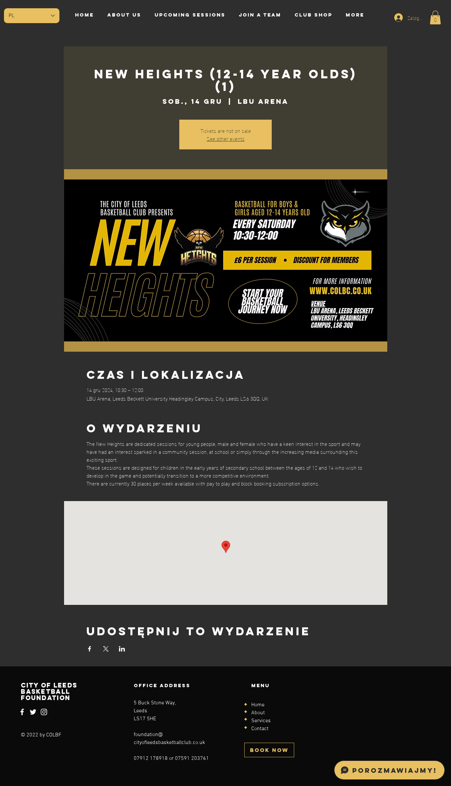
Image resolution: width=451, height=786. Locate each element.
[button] (435, 17)
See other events (226, 138)
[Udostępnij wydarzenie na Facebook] (90, 648)
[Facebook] (22, 712)
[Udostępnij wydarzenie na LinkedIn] (122, 648)
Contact (259, 729)
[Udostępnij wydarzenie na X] (106, 648)
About (258, 713)
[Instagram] (44, 712)
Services (261, 721)
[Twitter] (33, 712)
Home (257, 705)
